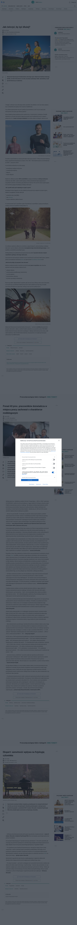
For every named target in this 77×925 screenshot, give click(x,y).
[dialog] (38, 462)
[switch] (53, 459)
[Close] (59, 441)
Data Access (38, 484)
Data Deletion (31, 484)
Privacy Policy (45, 484)
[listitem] (38, 457)
